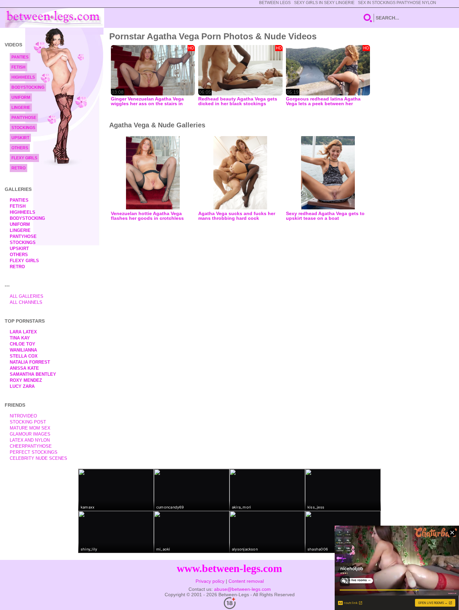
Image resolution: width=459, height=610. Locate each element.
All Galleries (26, 296)
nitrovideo (23, 415)
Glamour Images (30, 434)
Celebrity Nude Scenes (38, 458)
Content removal (246, 581)
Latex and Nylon (30, 440)
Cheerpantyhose (31, 446)
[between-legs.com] (54, 18)
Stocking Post (28, 421)
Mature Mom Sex (30, 428)
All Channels (26, 302)
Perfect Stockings (33, 452)
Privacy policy (210, 581)
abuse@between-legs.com (242, 589)
